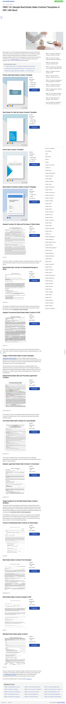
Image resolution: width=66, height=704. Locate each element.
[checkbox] (2, 1)
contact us (29, 678)
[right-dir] (65, 352)
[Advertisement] (33, 22)
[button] (64, 1)
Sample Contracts (9, 4)
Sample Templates (61, 702)
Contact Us (3, 702)
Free (58, 1)
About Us (10, 702)
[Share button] (1, 17)
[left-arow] (1, 352)
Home (4, 4)
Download (34, 90)
